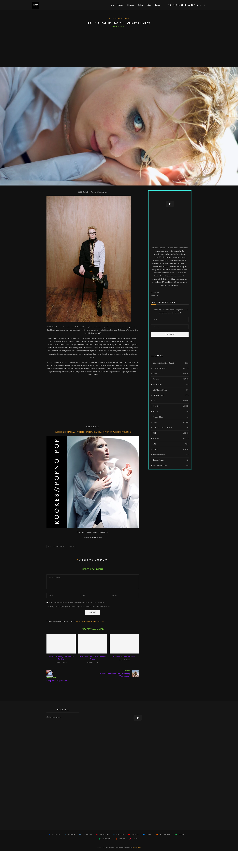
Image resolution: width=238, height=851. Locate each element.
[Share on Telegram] (98, 560)
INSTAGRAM (70, 432)
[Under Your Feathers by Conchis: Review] (92, 643)
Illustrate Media (136, 847)
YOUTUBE (126, 432)
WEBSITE (117, 432)
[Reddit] (197, 5)
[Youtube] (182, 5)
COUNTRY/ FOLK (171, 368)
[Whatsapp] (194, 5)
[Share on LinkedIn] (90, 560)
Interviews (130, 5)
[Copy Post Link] (101, 560)
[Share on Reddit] (93, 560)
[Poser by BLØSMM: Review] (124, 643)
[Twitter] (171, 5)
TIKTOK (108, 432)
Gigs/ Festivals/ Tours (171, 390)
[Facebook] (168, 5)
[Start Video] (170, 203)
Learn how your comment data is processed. (89, 621)
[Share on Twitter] (85, 560)
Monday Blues (171, 417)
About (149, 5)
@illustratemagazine (53, 717)
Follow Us (154, 296)
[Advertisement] (119, 46)
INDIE (171, 401)
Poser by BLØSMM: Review (124, 657)
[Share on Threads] (103, 560)
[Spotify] (192, 5)
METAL (171, 411)
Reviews (141, 5)
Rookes (71, 546)
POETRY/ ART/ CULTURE (171, 428)
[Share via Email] (106, 560)
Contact (157, 5)
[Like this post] (79, 560)
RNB (171, 444)
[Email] (185, 5)
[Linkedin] (179, 5)
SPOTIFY (89, 432)
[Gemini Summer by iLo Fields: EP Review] (61, 643)
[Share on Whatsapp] (95, 560)
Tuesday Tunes (171, 460)
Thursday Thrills (171, 455)
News (112, 5)
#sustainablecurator (56, 546)
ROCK (171, 449)
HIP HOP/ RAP (171, 395)
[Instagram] (173, 5)
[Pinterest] (176, 5)
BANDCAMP (99, 432)
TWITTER (81, 432)
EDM (171, 374)
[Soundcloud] (189, 5)
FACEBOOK (59, 432)
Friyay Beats (171, 384)
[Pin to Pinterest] (88, 560)
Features (120, 5)
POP (171, 433)
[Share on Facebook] (82, 560)
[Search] (204, 5)
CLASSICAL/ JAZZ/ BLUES (171, 363)
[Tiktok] (200, 5)
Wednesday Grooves (171, 465)
